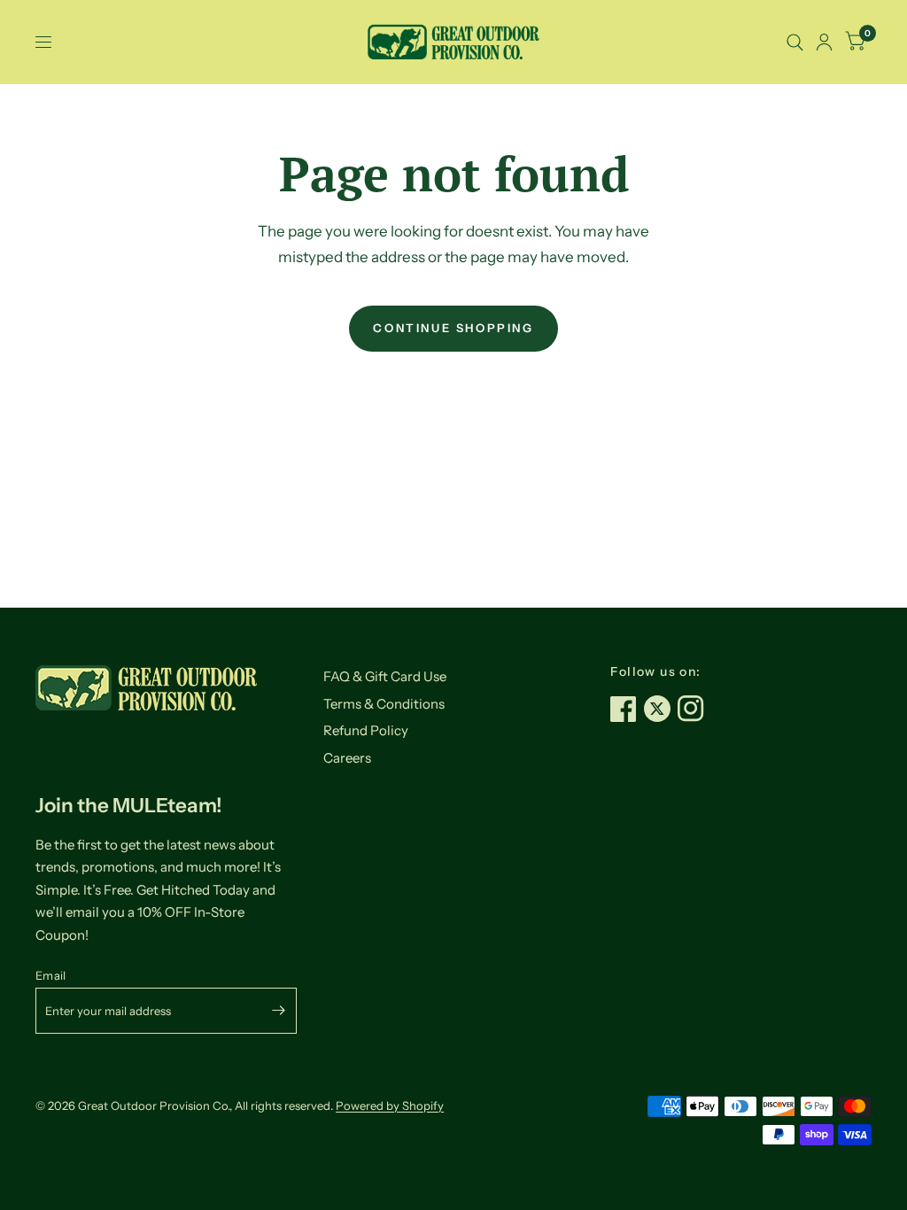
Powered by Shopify (390, 1105)
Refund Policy (365, 730)
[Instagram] (694, 708)
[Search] (795, 42)
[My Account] (824, 42)
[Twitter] (661, 708)
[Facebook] (627, 708)
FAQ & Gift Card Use (384, 676)
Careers (347, 757)
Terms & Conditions (384, 703)
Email (50, 975)
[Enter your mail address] (279, 1011)
